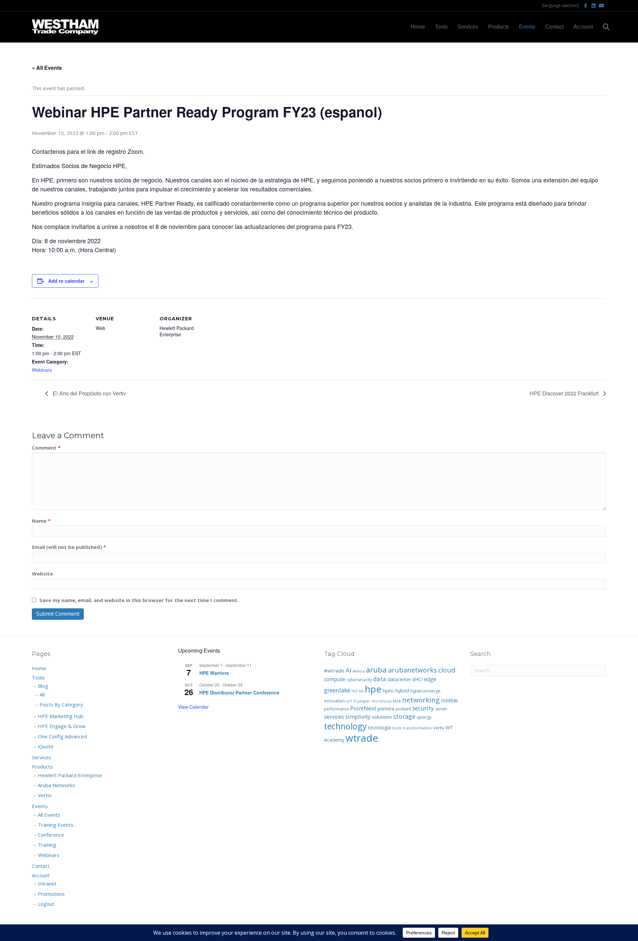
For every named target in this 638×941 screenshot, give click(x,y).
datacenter (399, 679)
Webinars (42, 369)
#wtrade (334, 670)
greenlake (337, 690)
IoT (349, 700)
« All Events (47, 67)
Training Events (55, 824)
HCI (355, 691)
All (42, 694)
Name (41, 520)
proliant (403, 709)
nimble (449, 700)
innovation (334, 701)
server (441, 709)
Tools (441, 27)
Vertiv (45, 795)
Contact (554, 27)
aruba (376, 670)
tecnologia (379, 727)
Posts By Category (61, 704)
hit (361, 690)
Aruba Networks (56, 785)
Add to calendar (66, 280)
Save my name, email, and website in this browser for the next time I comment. (139, 600)
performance (336, 709)
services (334, 716)
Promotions (51, 893)
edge (430, 679)
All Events (49, 814)
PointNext (363, 708)
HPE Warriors (214, 673)
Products (498, 27)
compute (334, 679)
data (379, 679)
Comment (46, 447)
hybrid (402, 690)
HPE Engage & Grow (62, 726)
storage (404, 716)
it (355, 701)
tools (397, 727)
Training (47, 844)
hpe (373, 688)
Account (583, 27)
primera (385, 708)
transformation (417, 727)
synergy (424, 717)
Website (42, 573)
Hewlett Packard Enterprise (70, 775)
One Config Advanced (62, 736)
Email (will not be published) (69, 547)
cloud (446, 670)
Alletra (359, 671)
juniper (363, 700)
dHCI (417, 679)
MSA (397, 700)
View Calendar (193, 706)
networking (421, 699)
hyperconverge (425, 691)
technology (345, 726)
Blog (43, 685)
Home (418, 27)
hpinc (388, 690)
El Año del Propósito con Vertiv (89, 393)
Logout (46, 903)
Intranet (47, 883)
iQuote (45, 746)
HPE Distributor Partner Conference (239, 692)
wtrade (362, 738)
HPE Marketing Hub (60, 716)
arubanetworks (412, 670)
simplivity (358, 716)
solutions (382, 716)
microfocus (381, 701)
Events (527, 27)
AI (348, 670)
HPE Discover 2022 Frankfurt (565, 393)
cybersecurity (359, 679)
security (423, 708)
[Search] (602, 27)
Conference (51, 834)
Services (468, 27)
